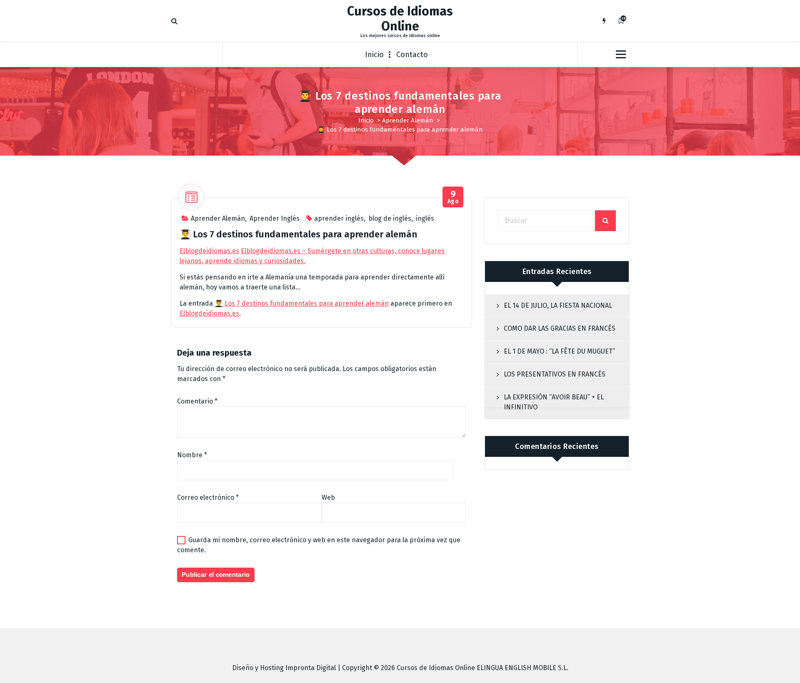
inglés (425, 218)
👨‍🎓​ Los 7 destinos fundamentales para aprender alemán (302, 303)
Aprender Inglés (275, 218)
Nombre (192, 455)
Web (328, 497)
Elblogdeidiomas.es (209, 251)
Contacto (412, 54)
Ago (453, 197)
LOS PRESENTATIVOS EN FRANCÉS (554, 374)
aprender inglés (339, 218)
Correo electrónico (208, 497)
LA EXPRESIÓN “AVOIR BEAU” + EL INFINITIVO (554, 402)
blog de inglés (389, 218)
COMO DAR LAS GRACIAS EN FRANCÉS (559, 328)
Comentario (197, 401)
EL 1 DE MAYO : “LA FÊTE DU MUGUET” (559, 351)
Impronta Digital (310, 668)
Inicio (374, 54)
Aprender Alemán (407, 120)
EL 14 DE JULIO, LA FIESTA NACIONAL (558, 305)
